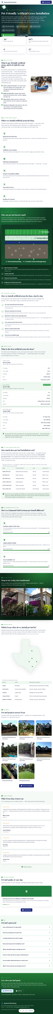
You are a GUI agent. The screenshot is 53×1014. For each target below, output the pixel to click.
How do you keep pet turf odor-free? (12, 932)
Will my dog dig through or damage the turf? (14, 949)
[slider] (26, 602)
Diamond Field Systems (10, 2)
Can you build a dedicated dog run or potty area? (15, 960)
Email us (19, 991)
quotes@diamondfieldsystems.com (21, 1007)
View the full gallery (26, 786)
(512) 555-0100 (7, 991)
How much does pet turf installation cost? (13, 943)
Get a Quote (46, 2)
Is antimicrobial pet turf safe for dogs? (13, 938)
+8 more (31, 1010)
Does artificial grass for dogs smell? (12, 927)
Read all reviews (26, 867)
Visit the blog (26, 910)
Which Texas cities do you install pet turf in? (14, 966)
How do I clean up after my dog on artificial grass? (16, 955)
